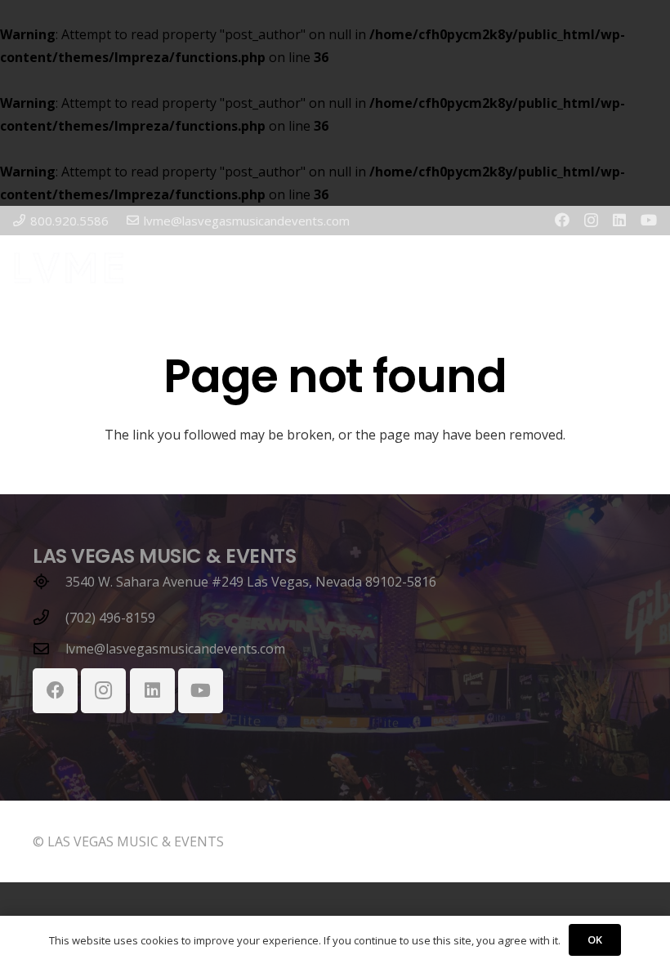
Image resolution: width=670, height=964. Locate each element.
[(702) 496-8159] (49, 617)
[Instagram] (591, 220)
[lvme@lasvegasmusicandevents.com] (49, 648)
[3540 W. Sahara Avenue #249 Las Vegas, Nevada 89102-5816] (49, 581)
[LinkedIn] (619, 219)
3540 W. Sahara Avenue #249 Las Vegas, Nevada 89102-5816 (250, 582)
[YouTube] (649, 219)
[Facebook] (562, 219)
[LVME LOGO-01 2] (68, 268)
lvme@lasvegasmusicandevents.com (175, 649)
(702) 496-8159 (110, 618)
